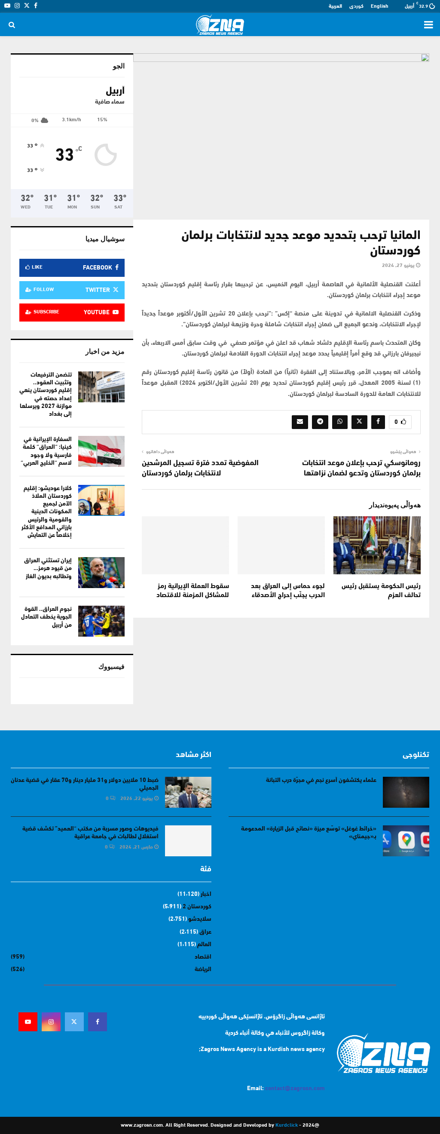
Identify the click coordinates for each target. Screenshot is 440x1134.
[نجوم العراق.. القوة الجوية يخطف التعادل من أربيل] (101, 621)
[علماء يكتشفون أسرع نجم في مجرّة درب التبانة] (406, 792)
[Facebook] (97, 1021)
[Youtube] (27, 1021)
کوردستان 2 (197, 907)
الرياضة (203, 969)
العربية (335, 6)
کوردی (356, 6)
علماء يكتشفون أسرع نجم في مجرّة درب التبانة (321, 780)
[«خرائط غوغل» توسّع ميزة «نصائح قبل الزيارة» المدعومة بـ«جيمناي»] (406, 840)
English (379, 6)
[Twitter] (74, 1021)
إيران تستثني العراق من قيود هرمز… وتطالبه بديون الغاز (48, 568)
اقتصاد (203, 957)
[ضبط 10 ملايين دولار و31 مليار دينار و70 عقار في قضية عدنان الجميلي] (188, 792)
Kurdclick (286, 1125)
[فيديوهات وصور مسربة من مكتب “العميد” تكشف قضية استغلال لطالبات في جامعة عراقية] (188, 840)
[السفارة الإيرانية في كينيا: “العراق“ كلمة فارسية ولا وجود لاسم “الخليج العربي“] (101, 451)
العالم (204, 944)
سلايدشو (199, 919)
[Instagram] (51, 1021)
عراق (205, 932)
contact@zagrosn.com (295, 1088)
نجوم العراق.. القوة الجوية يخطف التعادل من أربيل (46, 617)
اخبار (206, 894)
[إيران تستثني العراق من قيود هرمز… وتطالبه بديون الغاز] (101, 572)
